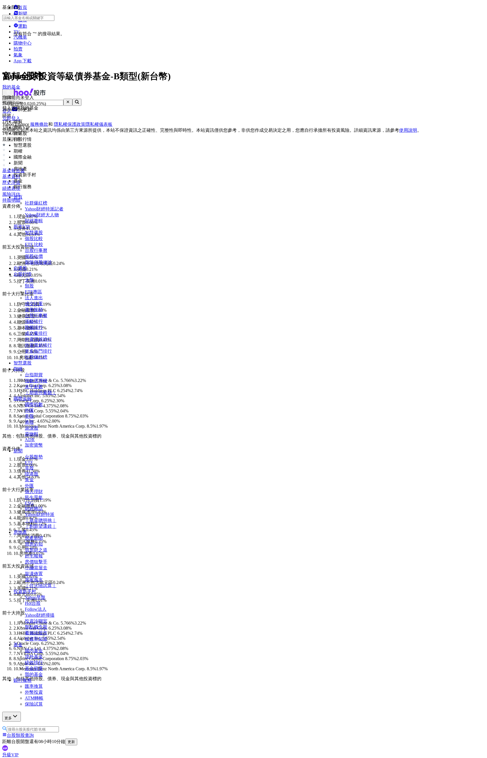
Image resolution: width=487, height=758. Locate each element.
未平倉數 (34, 386)
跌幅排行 (34, 327)
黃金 (29, 479)
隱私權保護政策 (69, 124)
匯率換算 (34, 686)
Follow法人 (36, 609)
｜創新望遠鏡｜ (40, 526)
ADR (30, 439)
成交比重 (34, 303)
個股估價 (34, 256)
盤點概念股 (36, 627)
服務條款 (39, 124)
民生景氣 (34, 497)
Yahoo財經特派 (39, 514)
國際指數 (34, 404)
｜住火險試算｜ (40, 585)
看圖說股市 (36, 632)
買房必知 (34, 544)
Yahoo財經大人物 (42, 214)
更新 (71, 742)
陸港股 (31, 473)
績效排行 (34, 662)
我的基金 (34, 674)
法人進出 (34, 297)
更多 (8, 718)
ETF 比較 (34, 244)
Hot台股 (33, 603)
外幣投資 (34, 692)
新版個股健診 (38, 262)
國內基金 (34, 650)
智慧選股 (34, 232)
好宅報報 (34, 555)
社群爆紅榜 (36, 203)
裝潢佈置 (34, 573)
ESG (29, 503)
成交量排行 (36, 333)
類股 (29, 286)
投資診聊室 (36, 621)
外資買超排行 (38, 339)
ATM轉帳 (34, 698)
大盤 (29, 280)
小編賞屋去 (36, 567)
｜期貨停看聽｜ (40, 392)
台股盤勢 (34, 456)
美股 (29, 416)
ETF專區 (33, 291)
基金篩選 (34, 668)
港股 (29, 422)
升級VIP (10, 754)
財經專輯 (34, 220)
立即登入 (11, 118)
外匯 (29, 410)
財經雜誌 (34, 508)
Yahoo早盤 (35, 597)
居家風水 (34, 579)
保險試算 (34, 704)
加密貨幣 (34, 445)
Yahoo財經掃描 (39, 615)
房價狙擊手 (36, 561)
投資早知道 (36, 638)
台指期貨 (34, 374)
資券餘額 (34, 309)
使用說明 (408, 130)
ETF (29, 462)
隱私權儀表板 (98, 124)
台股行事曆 (36, 250)
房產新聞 (34, 538)
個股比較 (34, 238)
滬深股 (31, 428)
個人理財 (34, 491)
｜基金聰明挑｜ (40, 520)
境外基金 (34, 656)
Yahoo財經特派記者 (44, 208)
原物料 (31, 434)
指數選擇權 (36, 380)
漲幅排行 (34, 321)
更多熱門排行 (38, 351)
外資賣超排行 (38, 345)
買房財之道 (36, 550)
